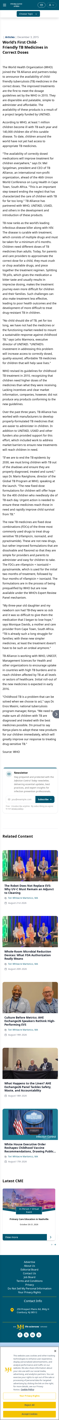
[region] (29, 1383)
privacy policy (17, 808)
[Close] (55, 1351)
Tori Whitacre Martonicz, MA (23, 897)
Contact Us (29, 1273)
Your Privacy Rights (29, 1292)
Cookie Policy (27, 1389)
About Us (29, 1266)
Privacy (29, 1284)
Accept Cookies (29, 1414)
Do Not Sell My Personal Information (29, 1288)
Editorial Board (29, 1269)
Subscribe (43, 799)
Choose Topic (26, 13)
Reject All (29, 1405)
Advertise (29, 1262)
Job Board (29, 1277)
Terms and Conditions (30, 1281)
